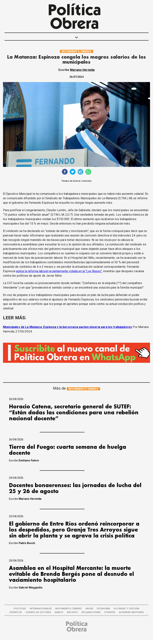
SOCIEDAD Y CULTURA (126, 609)
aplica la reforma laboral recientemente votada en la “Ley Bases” (59, 271)
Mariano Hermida (82, 70)
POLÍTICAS (20, 609)
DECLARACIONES (91, 612)
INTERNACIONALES (41, 609)
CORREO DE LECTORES (38, 612)
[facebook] (65, 172)
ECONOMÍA (103, 609)
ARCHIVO (72, 612)
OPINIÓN (109, 612)
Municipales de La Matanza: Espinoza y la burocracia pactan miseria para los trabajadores (67, 327)
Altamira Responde (131, 612)
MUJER (89, 609)
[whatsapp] (88, 172)
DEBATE (59, 612)
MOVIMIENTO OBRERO (76, 51)
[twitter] (73, 172)
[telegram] (80, 172)
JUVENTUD (15, 612)
